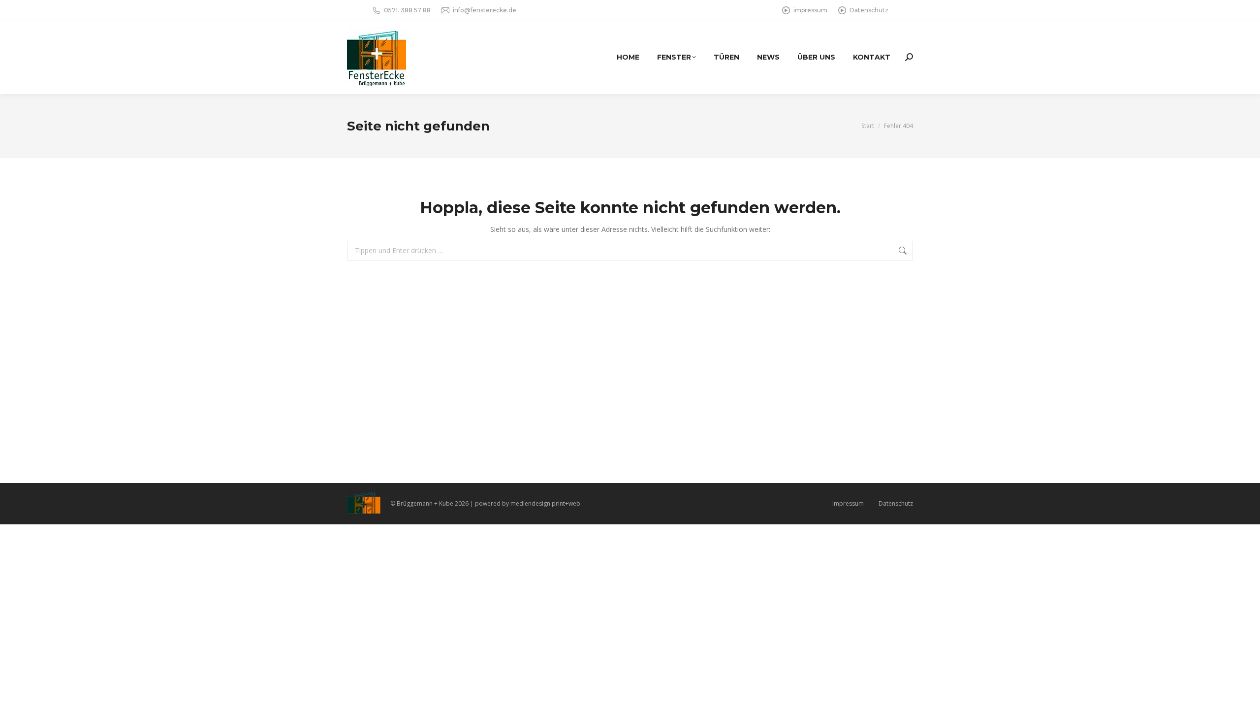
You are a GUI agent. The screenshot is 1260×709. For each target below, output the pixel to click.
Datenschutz (869, 10)
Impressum (848, 503)
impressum (810, 10)
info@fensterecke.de (484, 10)
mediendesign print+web (545, 503)
